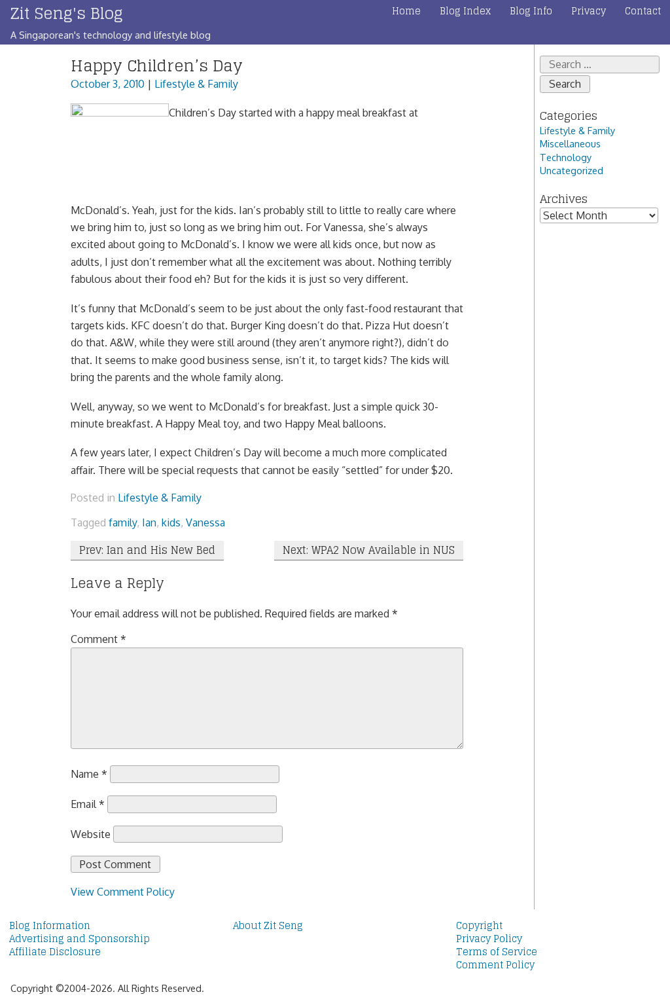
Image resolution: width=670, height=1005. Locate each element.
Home (406, 11)
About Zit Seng (268, 925)
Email (88, 804)
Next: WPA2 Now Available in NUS (369, 550)
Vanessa (205, 522)
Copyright (479, 925)
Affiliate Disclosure (55, 951)
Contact (643, 11)
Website (91, 834)
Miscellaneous (570, 143)
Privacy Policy (489, 938)
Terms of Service (496, 951)
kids (171, 522)
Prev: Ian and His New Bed (147, 550)
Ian (149, 522)
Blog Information (49, 925)
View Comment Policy (123, 891)
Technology (565, 157)
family (123, 522)
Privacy (588, 11)
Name (89, 773)
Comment (98, 639)
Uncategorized (571, 170)
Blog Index (465, 11)
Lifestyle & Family (196, 83)
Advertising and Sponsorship (79, 938)
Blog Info (531, 11)
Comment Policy (495, 965)
